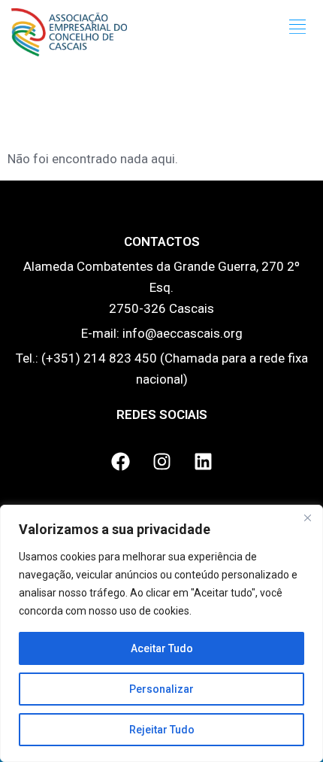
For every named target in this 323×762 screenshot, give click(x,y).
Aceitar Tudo (162, 648)
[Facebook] (120, 462)
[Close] (307, 518)
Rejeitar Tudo (162, 730)
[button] (298, 27)
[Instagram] (161, 462)
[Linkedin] (203, 462)
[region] (161, 633)
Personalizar (161, 689)
